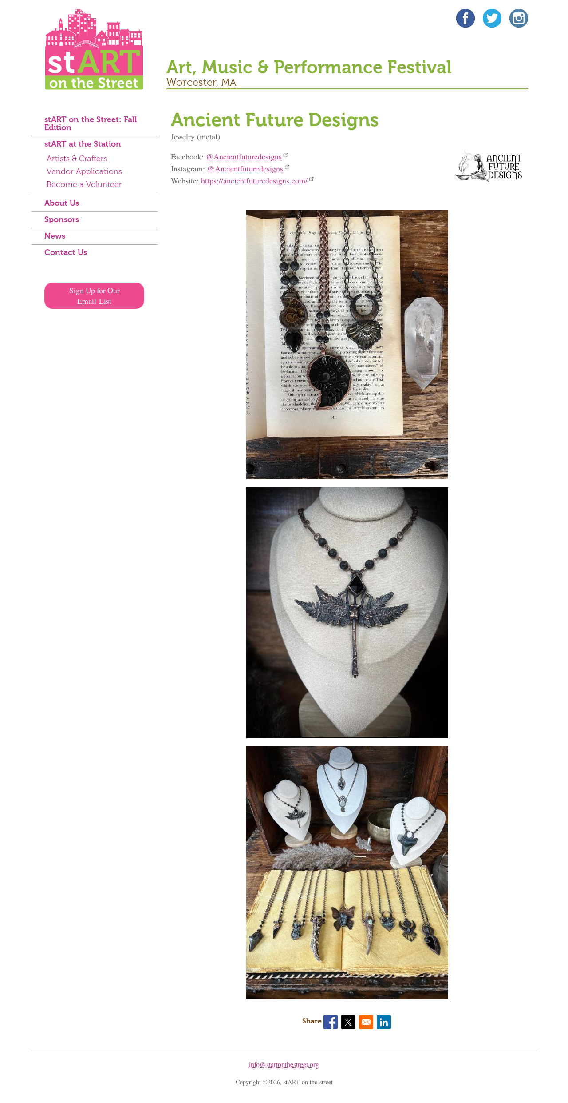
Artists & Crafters (77, 159)
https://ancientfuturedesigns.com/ (254, 180)
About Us (61, 203)
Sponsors (61, 220)
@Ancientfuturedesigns (244, 156)
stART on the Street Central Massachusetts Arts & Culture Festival (94, 49)
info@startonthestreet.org (284, 1064)
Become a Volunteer (84, 185)
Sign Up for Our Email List (94, 295)
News (54, 236)
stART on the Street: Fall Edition (90, 124)
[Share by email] (366, 1022)
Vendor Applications (84, 172)
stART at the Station (82, 144)
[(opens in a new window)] (465, 20)
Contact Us (65, 253)
